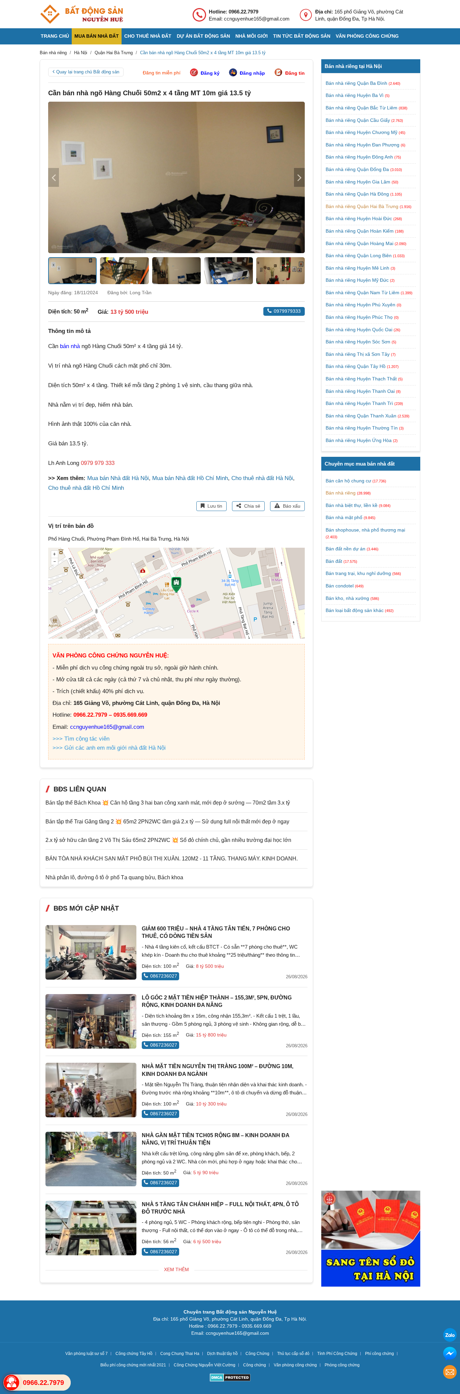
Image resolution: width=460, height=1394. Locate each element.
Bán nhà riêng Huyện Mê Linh (358, 268)
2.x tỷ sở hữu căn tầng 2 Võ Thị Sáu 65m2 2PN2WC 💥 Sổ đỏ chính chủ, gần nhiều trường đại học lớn (168, 840)
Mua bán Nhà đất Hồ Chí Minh (190, 478)
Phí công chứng (379, 1353)
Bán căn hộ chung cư (348, 480)
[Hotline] (11, 1382)
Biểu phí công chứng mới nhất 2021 (133, 1365)
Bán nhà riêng (341, 493)
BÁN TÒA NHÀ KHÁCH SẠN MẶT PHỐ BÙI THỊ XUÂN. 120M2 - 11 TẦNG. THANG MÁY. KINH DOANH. (171, 858)
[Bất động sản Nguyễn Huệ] (81, 14)
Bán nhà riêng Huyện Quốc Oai (360, 329)
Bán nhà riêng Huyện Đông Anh (360, 157)
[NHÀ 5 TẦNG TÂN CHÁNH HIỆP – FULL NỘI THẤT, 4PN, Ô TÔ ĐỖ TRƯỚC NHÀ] (90, 1228)
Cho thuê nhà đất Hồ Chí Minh (86, 488)
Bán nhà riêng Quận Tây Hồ (356, 366)
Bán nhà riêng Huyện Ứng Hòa (359, 440)
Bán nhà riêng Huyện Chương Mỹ (362, 132)
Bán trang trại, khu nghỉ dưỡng (358, 573)
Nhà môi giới (251, 36)
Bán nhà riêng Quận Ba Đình (357, 83)
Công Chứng (257, 1353)
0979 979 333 (97, 463)
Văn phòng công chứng (367, 36)
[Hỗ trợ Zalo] (450, 1336)
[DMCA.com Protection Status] (230, 1378)
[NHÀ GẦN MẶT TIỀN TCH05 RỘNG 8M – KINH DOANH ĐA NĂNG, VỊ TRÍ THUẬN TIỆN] (90, 1159)
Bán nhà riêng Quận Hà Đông (358, 194)
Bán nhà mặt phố (344, 517)
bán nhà (70, 346)
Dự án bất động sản (203, 36)
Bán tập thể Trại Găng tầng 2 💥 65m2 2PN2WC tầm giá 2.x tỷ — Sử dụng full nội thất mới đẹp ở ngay (167, 821)
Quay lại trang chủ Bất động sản (87, 71)
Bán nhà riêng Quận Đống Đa (358, 169)
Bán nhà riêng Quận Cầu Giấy (358, 120)
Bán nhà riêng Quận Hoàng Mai (360, 243)
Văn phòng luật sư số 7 (86, 1353)
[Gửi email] (450, 1373)
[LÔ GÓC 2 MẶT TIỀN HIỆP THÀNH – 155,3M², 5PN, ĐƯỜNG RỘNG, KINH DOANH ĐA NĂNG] (90, 1021)
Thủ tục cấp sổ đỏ (293, 1353)
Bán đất (334, 561)
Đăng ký (210, 73)
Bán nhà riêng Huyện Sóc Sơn (359, 341)
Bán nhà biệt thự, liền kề (351, 505)
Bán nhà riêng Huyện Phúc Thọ (360, 317)
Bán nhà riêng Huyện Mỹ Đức (358, 280)
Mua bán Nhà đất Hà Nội (118, 478)
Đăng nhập (252, 73)
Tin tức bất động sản (301, 36)
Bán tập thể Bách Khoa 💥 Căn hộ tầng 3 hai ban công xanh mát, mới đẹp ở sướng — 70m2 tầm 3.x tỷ (167, 803)
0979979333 (287, 311)
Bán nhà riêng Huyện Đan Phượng (363, 144)
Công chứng (254, 1365)
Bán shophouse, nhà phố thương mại (365, 530)
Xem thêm (176, 1269)
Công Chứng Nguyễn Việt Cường (204, 1365)
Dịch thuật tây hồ (222, 1353)
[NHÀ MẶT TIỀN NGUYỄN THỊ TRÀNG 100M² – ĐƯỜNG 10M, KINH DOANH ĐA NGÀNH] (90, 1090)
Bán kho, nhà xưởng (347, 598)
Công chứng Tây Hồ (134, 1353)
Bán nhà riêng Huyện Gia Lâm (359, 181)
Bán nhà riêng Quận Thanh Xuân (362, 415)
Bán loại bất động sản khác (355, 610)
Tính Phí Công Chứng (337, 1353)
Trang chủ (55, 36)
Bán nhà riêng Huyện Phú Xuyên (361, 304)
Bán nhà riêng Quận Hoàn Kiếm (360, 231)
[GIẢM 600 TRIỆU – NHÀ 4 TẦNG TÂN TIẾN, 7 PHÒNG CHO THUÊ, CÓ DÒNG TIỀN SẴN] (90, 952)
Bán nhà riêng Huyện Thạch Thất (362, 378)
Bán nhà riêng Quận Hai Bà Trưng (363, 206)
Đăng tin (295, 73)
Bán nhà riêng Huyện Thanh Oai (361, 391)
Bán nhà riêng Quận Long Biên (359, 255)
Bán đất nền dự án (345, 548)
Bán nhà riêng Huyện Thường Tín (362, 428)
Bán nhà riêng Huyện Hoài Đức (359, 218)
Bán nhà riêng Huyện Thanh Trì (360, 403)
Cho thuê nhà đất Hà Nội (262, 478)
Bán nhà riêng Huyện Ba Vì (355, 95)
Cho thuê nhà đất (147, 36)
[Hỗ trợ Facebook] (450, 1354)
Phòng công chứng (342, 1365)
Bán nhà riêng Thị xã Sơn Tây (358, 354)
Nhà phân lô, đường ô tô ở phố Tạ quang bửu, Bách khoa (114, 877)
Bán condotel (340, 585)
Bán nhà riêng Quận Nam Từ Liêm (363, 292)
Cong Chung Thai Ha (179, 1353)
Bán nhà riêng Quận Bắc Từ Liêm (362, 107)
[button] (299, 177)
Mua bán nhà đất (96, 36)
